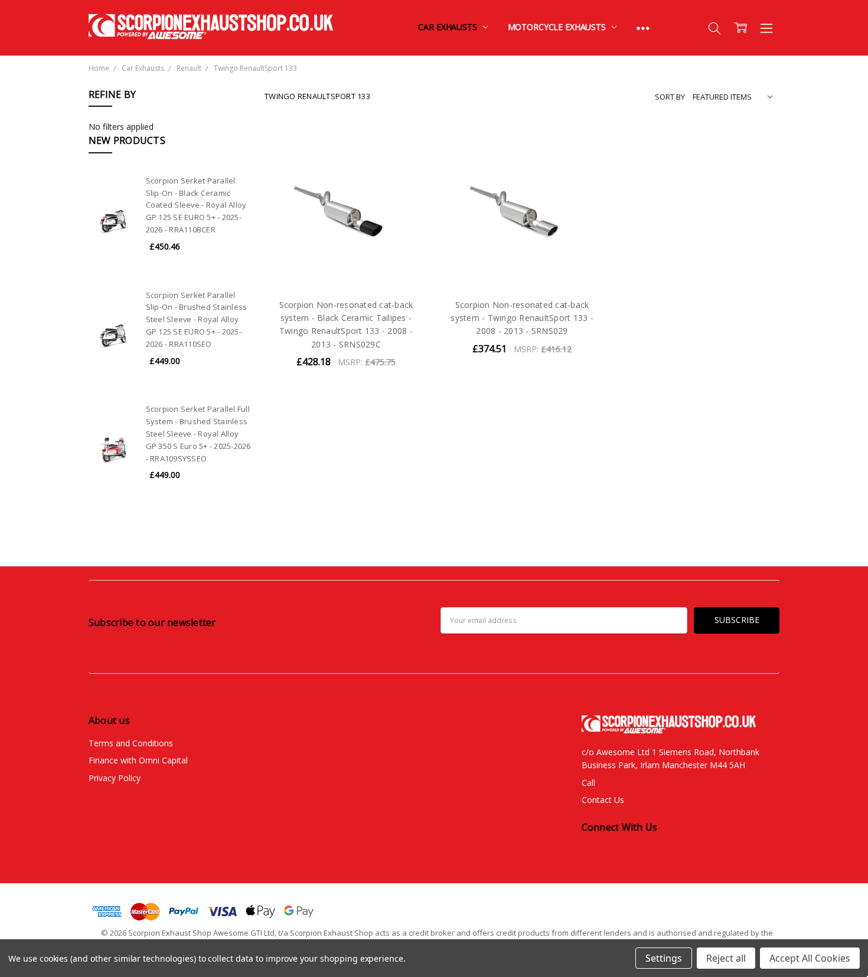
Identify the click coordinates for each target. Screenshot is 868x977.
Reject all (726, 958)
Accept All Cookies (809, 958)
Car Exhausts (448, 26)
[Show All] (643, 27)
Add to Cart (346, 237)
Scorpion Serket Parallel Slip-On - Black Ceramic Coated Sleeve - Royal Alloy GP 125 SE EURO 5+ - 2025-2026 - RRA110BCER (196, 205)
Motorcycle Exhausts (558, 26)
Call (588, 782)
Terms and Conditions (131, 743)
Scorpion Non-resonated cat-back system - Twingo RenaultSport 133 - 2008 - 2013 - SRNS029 (522, 318)
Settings (663, 958)
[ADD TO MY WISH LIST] (406, 184)
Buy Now (346, 263)
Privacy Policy (115, 777)
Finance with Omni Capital (138, 760)
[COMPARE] (406, 165)
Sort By (670, 96)
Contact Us (603, 799)
